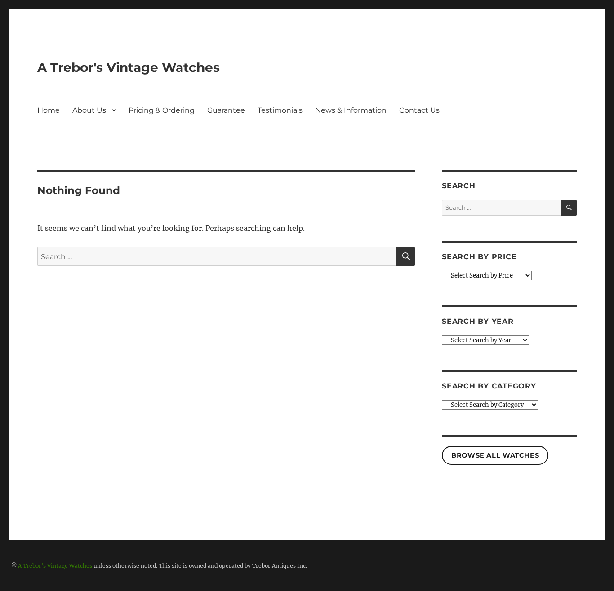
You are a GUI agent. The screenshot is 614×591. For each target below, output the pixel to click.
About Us (89, 110)
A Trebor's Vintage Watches (128, 67)
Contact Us (419, 110)
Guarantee (226, 110)
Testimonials (280, 110)
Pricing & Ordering (162, 110)
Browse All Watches (495, 455)
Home (48, 110)
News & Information (351, 110)
